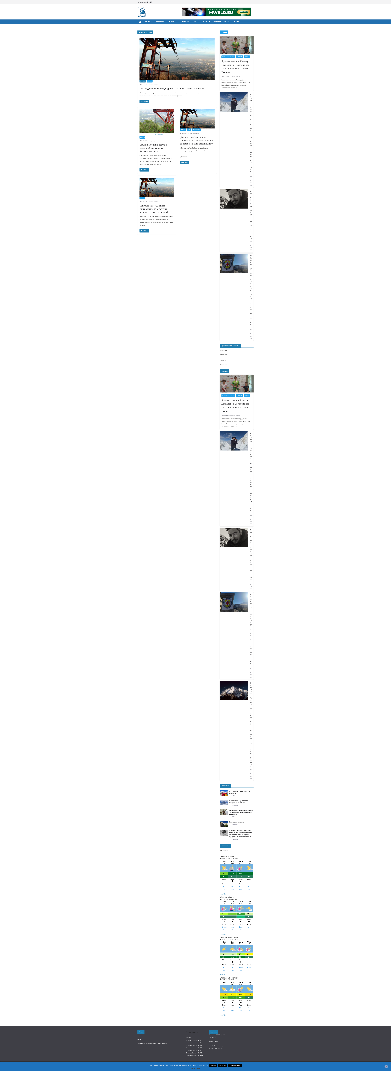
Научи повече (195, 1068)
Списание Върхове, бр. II (193, 1043)
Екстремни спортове (228, 56)
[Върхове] (139, 21)
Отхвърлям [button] (222, 1065)
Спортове (160, 22)
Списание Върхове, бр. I (193, 1040)
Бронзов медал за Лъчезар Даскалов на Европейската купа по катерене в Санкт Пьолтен (235, 67)
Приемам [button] (213, 1065)
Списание (188, 1037)
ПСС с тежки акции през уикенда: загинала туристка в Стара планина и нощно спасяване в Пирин (251, 291)
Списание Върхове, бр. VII (194, 1053)
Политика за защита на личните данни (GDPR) (152, 1043)
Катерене (239, 56)
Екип (139, 1039)
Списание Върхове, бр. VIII (194, 1055)
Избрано (142, 81)
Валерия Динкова (153, 84)
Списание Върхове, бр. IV (194, 1048)
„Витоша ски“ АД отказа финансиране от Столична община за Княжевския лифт (154, 208)
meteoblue (223, 894)
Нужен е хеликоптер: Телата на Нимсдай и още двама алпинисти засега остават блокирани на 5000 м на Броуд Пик (251, 134)
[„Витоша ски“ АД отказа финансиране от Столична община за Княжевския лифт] (156, 187)
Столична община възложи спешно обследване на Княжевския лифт (153, 147)
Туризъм (172, 22)
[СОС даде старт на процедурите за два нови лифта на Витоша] (177, 59)
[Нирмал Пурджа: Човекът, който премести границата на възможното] (234, 220)
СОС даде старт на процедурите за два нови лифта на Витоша (171, 88)
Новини (147, 22)
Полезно (185, 22)
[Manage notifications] (386, 1066)
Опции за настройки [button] (234, 1065)
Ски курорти (196, 129)
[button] (151, 21)
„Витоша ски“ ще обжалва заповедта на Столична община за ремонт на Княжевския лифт (196, 140)
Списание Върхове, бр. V (193, 1050)
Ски (195, 22)
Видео (236, 22)
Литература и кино (221, 22)
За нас (139, 1035)
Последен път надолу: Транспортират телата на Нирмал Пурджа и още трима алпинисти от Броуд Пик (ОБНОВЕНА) (251, 724)
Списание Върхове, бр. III (194, 1045)
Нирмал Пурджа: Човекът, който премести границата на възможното (251, 214)
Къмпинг (206, 22)
